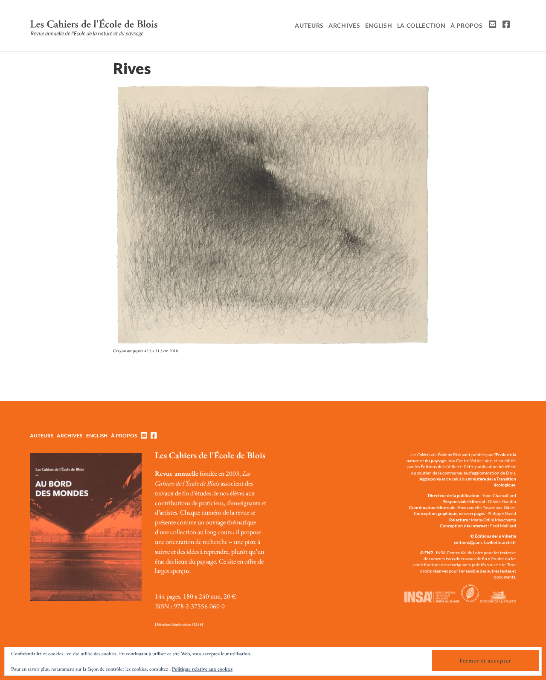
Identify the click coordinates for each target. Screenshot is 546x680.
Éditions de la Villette (495, 535)
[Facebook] (505, 26)
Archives (344, 25)
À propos (466, 25)
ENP (428, 552)
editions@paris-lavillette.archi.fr (485, 542)
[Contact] (491, 26)
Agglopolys (430, 478)
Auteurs (309, 25)
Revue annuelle (176, 473)
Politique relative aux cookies (202, 669)
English (378, 25)
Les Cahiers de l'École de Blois (210, 455)
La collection (421, 25)
